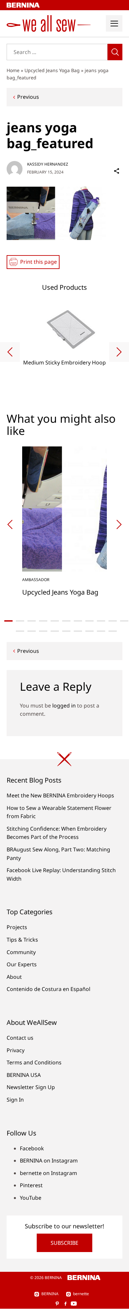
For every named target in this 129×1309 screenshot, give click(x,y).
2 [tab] (20, 621)
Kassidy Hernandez (47, 164)
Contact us (20, 1037)
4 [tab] (43, 621)
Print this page (38, 261)
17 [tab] (78, 631)
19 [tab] (101, 631)
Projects (17, 927)
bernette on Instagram (48, 1173)
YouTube (30, 1197)
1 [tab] (8, 621)
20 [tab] (112, 631)
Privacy (15, 1050)
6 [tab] (66, 621)
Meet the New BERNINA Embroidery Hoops (60, 795)
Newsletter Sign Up (31, 1087)
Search (115, 52)
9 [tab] (101, 621)
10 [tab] (112, 621)
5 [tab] (55, 621)
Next (119, 352)
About (14, 976)
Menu (114, 23)
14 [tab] (43, 631)
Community (21, 952)
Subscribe (64, 1242)
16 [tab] (66, 631)
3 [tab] (31, 621)
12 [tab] (20, 631)
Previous (28, 96)
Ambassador (35, 579)
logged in (64, 705)
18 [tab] (89, 631)
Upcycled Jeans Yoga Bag (52, 70)
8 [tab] (89, 621)
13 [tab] (31, 631)
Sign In (15, 1099)
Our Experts (22, 964)
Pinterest (31, 1185)
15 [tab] (55, 631)
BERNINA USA (24, 1075)
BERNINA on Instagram (49, 1160)
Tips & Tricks (22, 939)
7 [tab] (78, 621)
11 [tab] (124, 621)
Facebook (32, 1148)
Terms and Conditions (34, 1062)
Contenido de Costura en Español (48, 989)
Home (13, 70)
